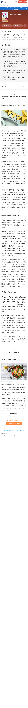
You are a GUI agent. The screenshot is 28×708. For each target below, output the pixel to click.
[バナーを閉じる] (26, 8)
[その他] (25, 25)
